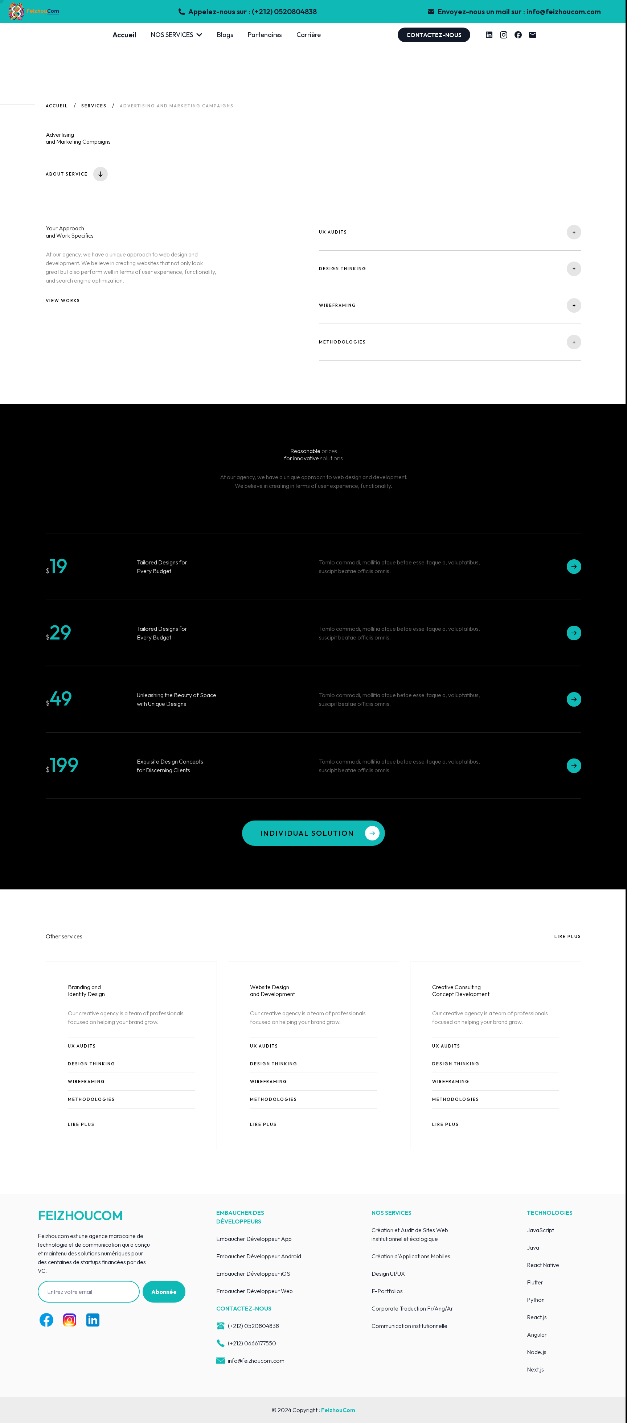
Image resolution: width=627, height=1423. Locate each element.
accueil (57, 105)
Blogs (225, 34)
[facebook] (518, 34)
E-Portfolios (387, 1291)
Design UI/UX (388, 1273)
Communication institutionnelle (409, 1325)
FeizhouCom (338, 1410)
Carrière (308, 34)
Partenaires (265, 34)
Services (94, 105)
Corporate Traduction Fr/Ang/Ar (412, 1308)
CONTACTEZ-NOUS (434, 34)
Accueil (124, 34)
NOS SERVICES (172, 34)
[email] (532, 34)
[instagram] (503, 34)
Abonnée (164, 1291)
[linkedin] (489, 34)
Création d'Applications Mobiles (411, 1256)
